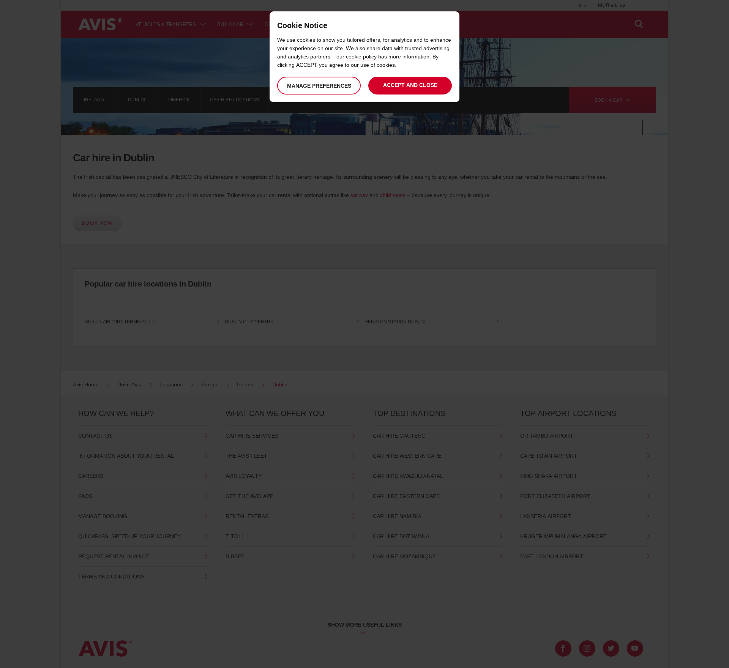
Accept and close (410, 84)
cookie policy (361, 56)
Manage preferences (319, 85)
